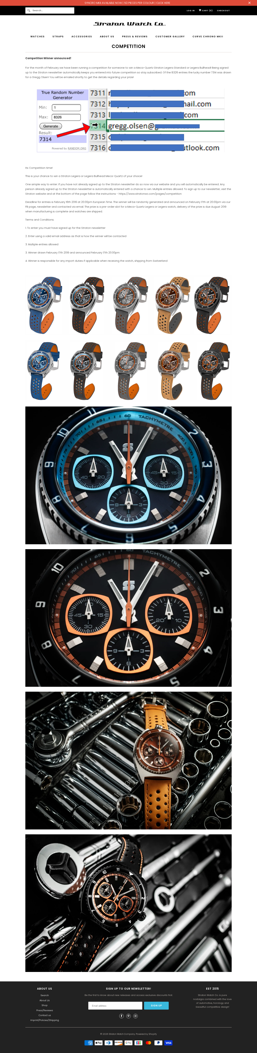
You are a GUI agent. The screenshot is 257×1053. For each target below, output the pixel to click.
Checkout (223, 10)
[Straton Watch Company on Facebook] (121, 1016)
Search (45, 995)
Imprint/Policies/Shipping (44, 1020)
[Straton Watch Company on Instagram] (135, 1016)
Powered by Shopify (146, 1034)
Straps (58, 36)
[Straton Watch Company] (128, 24)
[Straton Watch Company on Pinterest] (128, 1016)
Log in (191, 10)
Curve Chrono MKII (207, 36)
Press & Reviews (135, 36)
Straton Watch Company (122, 1034)
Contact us (44, 1015)
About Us (107, 36)
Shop (45, 1005)
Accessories (82, 36)
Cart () (207, 10)
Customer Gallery (170, 36)
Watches (37, 36)
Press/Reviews (44, 1010)
